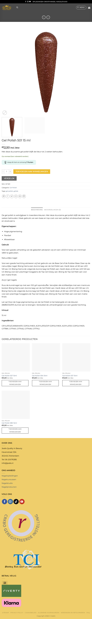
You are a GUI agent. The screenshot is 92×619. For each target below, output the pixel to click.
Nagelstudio (7, 483)
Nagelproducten (9, 487)
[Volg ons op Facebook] (25, 1)
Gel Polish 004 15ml (39, 376)
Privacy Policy (16, 612)
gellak (16, 191)
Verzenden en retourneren (73, 612)
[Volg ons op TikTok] (16, 501)
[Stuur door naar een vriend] (16, 196)
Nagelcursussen (9, 479)
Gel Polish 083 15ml (9, 423)
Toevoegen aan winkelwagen (32, 171)
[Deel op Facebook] (8, 196)
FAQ (88, 612)
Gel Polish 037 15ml (69, 376)
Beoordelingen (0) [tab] (52, 210)
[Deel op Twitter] (12, 196)
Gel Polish (13, 187)
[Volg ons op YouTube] (30, 1)
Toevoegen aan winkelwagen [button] (15, 383)
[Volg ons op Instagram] (27, 1)
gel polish (9, 191)
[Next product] (44, 17)
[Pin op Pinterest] (20, 196)
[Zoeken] (17, 7)
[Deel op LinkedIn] (24, 196)
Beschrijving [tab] (37, 210)
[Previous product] (48, 17)
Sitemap (5, 612)
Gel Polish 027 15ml (9, 376)
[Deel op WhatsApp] (4, 196)
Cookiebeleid (30, 612)
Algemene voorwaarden (48, 612)
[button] (81, 7)
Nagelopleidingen (10, 476)
